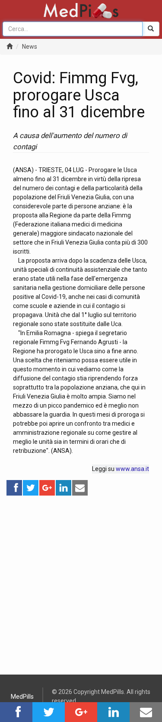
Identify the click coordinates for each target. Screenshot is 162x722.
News (29, 46)
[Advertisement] (81, 577)
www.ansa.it (132, 468)
